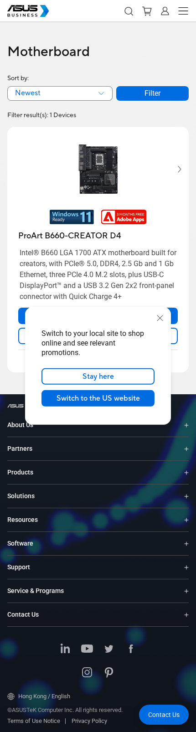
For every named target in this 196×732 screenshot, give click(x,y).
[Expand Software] (186, 543)
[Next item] (173, 170)
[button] (128, 10)
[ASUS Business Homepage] (28, 11)
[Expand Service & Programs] (186, 591)
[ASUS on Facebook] (131, 649)
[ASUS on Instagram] (87, 673)
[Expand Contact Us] (186, 614)
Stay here (98, 376)
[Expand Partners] (186, 448)
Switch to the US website (98, 398)
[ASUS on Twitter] (109, 649)
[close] (160, 318)
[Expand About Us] (186, 425)
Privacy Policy (89, 720)
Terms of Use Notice (33, 720)
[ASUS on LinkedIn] (65, 649)
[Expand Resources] (186, 519)
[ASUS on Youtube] (87, 649)
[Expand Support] (186, 567)
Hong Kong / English (44, 696)
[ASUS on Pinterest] (109, 673)
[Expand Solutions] (186, 496)
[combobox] (60, 93)
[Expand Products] (186, 472)
